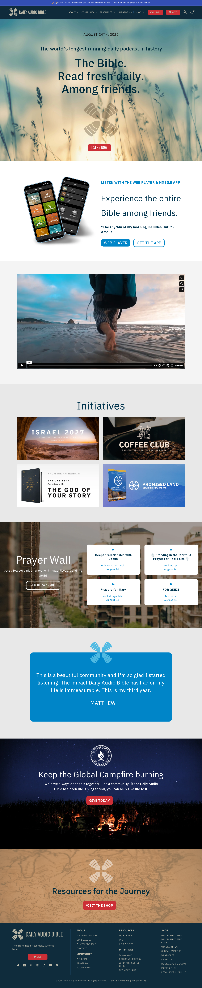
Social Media (84, 967)
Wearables (167, 955)
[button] (73, 12)
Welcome (82, 959)
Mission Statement (88, 935)
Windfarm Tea (169, 946)
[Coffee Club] (58, 438)
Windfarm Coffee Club (129, 964)
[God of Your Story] (58, 485)
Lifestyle (166, 959)
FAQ (121, 939)
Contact (82, 948)
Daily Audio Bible (78, 980)
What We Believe (86, 944)
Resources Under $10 (173, 972)
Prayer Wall (84, 963)
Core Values (84, 939)
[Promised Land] (144, 485)
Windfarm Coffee (171, 935)
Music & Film (168, 968)
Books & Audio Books (173, 963)
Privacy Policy (139, 980)
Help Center (126, 944)
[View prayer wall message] (113, 560)
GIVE (174, 12)
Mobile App (125, 935)
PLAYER (157, 12)
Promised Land (128, 970)
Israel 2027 (125, 954)
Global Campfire (171, 951)
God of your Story (130, 959)
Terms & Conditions (120, 980)
